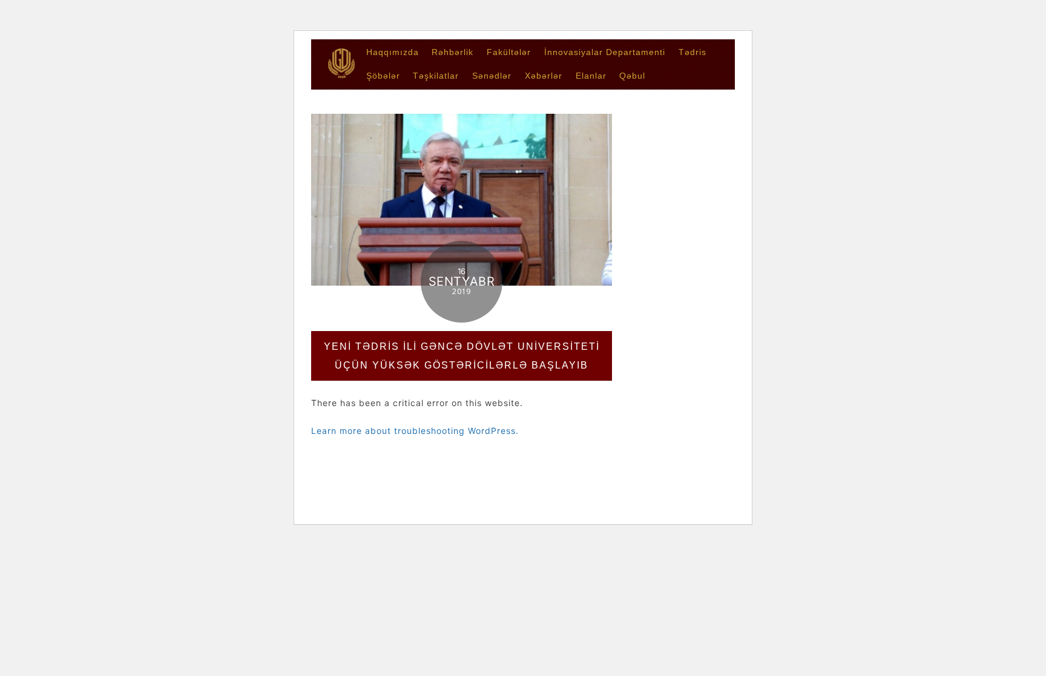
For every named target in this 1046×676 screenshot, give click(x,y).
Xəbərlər (543, 75)
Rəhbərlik (452, 52)
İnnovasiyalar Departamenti (604, 52)
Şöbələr (383, 75)
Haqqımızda (392, 52)
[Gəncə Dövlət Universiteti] (341, 74)
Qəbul (632, 75)
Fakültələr (509, 52)
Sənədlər (491, 75)
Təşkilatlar (436, 75)
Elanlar (591, 75)
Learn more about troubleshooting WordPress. (415, 430)
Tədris (692, 52)
